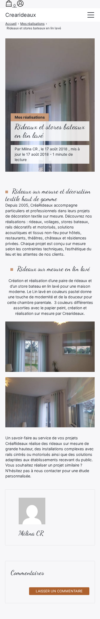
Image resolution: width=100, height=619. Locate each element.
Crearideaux (20, 15)
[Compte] (20, 5)
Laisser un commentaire (59, 591)
